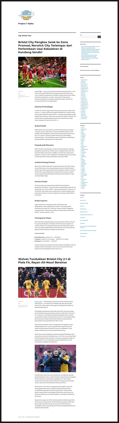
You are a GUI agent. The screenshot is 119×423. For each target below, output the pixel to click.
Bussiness (83, 135)
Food (82, 143)
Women (83, 188)
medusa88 (82, 223)
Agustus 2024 (84, 108)
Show (82, 172)
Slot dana (82, 206)
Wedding (83, 184)
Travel (82, 181)
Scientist (83, 168)
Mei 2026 (83, 82)
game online (84, 146)
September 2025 (84, 91)
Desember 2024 (84, 102)
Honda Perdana (84, 149)
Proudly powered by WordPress (33, 417)
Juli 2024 (83, 110)
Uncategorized (84, 182)
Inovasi (82, 153)
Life (82, 158)
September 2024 (84, 107)
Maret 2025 (83, 98)
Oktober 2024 (84, 105)
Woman (83, 186)
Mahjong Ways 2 (83, 211)
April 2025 (83, 97)
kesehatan (83, 156)
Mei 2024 (83, 112)
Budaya (82, 133)
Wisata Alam (84, 185)
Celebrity (83, 136)
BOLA (82, 132)
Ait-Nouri (20, 305)
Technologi (83, 179)
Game (82, 145)
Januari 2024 (84, 118)
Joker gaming (83, 209)
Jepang (82, 155)
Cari (81, 34)
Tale (82, 178)
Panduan (83, 162)
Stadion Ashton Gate (22, 306)
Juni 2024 (83, 111)
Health (82, 148)
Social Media (84, 175)
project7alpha (38, 301)
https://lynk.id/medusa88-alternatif (88, 230)
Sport (19, 93)
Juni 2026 (83, 81)
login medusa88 (83, 233)
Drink (82, 139)
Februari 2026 (84, 84)
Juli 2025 (83, 92)
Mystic (82, 159)
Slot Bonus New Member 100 (86, 214)
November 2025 (84, 88)
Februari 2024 (84, 117)
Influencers (83, 152)
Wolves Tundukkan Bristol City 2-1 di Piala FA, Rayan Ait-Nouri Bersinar (44, 260)
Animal (82, 127)
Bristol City (47, 91)
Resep (82, 166)
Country (83, 137)
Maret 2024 (83, 115)
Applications (84, 129)
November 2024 (84, 104)
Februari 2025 (84, 100)
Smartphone (84, 173)
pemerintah (83, 163)
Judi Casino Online (84, 203)
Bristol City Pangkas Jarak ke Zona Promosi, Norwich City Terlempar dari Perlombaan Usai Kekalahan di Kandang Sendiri (45, 47)
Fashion (83, 140)
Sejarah (83, 169)
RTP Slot (82, 197)
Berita (82, 130)
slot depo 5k (82, 236)
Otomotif (83, 160)
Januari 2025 (84, 101)
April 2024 (83, 114)
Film (82, 142)
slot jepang (82, 217)
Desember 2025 (84, 87)
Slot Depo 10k (83, 200)
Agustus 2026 (84, 79)
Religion (83, 165)
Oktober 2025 (84, 89)
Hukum (83, 150)
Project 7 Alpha (26, 23)
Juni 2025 (83, 94)
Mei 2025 (83, 95)
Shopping (83, 171)
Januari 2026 (84, 85)
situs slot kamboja (84, 220)
